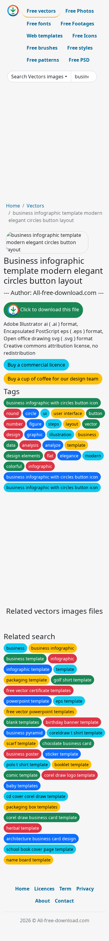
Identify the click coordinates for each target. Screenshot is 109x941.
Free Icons (84, 35)
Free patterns (43, 60)
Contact (64, 900)
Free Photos (79, 11)
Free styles (80, 47)
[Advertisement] (54, 144)
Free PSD (79, 60)
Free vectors (41, 11)
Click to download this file (49, 309)
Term (65, 888)
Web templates (45, 35)
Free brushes (42, 47)
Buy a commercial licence (36, 364)
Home (13, 205)
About (42, 900)
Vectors (35, 205)
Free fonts (39, 23)
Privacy (85, 888)
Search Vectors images (37, 76)
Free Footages (77, 23)
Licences (44, 888)
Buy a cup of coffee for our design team (53, 378)
